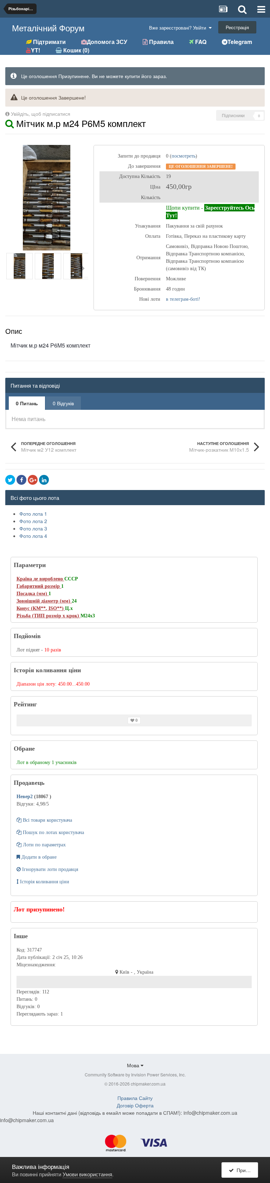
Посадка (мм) (33, 593)
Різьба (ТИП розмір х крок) (49, 615)
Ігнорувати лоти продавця (49, 869)
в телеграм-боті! (183, 299)
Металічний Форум (48, 27)
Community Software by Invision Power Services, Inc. (135, 1074)
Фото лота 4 (33, 535)
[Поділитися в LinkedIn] (44, 480)
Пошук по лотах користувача (52, 832)
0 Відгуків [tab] (63, 403)
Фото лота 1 (33, 513)
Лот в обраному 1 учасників (47, 762)
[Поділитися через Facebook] (21, 480)
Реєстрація (237, 27)
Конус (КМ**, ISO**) (41, 608)
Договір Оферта (135, 1105)
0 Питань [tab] (27, 403)
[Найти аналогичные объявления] (9, 122)
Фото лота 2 (33, 520)
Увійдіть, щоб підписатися (40, 113)
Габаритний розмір (39, 586)
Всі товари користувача (46, 820)
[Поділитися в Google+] (33, 480)
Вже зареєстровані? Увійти (179, 27)
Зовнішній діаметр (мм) (44, 601)
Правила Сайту (135, 1097)
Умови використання (87, 1174)
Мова (134, 1065)
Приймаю (246, 1170)
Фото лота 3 (33, 528)
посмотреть (183, 156)
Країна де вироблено (40, 578)
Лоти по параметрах (43, 844)
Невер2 (25, 796)
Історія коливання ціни (44, 881)
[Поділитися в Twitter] (10, 480)
